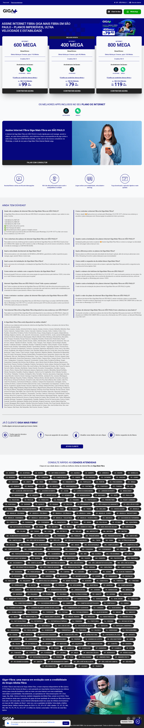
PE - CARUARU (79, 572)
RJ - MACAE (117, 612)
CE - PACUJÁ (29, 500)
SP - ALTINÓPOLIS (31, 643)
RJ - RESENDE (108, 621)
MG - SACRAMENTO (16, 563)
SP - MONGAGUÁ (109, 652)
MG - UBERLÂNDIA (106, 567)
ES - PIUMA (74, 522)
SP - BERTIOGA (62, 643)
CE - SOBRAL (9, 509)
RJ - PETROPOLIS (37, 621)
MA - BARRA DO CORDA (84, 527)
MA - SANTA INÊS (131, 536)
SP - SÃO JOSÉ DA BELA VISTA (83, 661)
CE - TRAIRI (87, 509)
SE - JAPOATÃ (130, 634)
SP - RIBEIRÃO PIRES (103, 657)
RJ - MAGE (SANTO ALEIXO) (51, 617)
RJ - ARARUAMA (126, 594)
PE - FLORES (94, 572)
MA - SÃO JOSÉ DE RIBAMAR (36, 540)
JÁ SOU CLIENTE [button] (72, 446)
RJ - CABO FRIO (133, 599)
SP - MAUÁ (74, 652)
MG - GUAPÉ (39, 554)
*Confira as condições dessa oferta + (25, 77)
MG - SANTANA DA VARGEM (56, 563)
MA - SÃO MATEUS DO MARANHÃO (76, 540)
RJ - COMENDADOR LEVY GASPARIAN (76, 608)
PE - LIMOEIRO (47, 576)
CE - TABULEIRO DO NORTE (27, 509)
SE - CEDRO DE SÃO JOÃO (70, 634)
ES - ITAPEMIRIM (43, 522)
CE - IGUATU (54, 486)
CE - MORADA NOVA (83, 495)
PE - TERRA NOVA (102, 581)
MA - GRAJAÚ (76, 531)
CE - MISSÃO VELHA (50, 495)
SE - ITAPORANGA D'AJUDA (111, 634)
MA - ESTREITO (62, 531)
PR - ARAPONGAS (92, 585)
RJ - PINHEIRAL (77, 621)
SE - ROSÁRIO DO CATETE (94, 639)
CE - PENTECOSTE (91, 500)
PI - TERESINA (60, 585)
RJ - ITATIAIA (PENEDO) (80, 612)
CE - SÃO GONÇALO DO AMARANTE (107, 504)
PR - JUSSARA (95, 590)
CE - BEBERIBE (10, 477)
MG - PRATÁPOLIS (116, 558)
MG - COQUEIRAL (87, 549)
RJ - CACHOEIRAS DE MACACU (48, 603)
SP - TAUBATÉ (97, 666)
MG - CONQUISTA (71, 549)
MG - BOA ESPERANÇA (92, 545)
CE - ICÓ (41, 486)
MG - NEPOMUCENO (52, 558)
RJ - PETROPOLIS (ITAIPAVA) (57, 621)
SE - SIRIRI (130, 639)
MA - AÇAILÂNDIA (131, 522)
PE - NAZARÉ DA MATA (80, 576)
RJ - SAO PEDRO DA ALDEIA (83, 625)
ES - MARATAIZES (60, 522)
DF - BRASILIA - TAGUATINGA (62, 518)
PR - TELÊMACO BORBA (79, 594)
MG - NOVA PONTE (70, 558)
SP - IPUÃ (129, 648)
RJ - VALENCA (96, 630)
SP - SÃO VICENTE (67, 666)
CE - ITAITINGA (87, 486)
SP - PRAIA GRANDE (85, 657)
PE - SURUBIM (86, 581)
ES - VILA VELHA (101, 522)
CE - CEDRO (134, 477)
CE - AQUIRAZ (75, 473)
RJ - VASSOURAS (111, 630)
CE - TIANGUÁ (73, 509)
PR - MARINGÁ (17, 594)
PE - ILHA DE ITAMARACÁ (124, 572)
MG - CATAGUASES (54, 549)
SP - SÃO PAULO (128, 661)
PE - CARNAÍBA (50, 572)
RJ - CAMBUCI (67, 603)
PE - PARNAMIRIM (111, 576)
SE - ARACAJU (27, 634)
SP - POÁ (70, 657)
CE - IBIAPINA (29, 486)
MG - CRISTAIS (121, 549)
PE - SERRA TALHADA (70, 581)
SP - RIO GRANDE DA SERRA (19, 661)
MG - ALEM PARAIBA (41, 545)
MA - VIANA (109, 540)
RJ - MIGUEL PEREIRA (72, 617)
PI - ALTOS (32, 585)
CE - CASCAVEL (91, 477)
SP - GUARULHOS (84, 648)
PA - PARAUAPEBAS (34, 572)
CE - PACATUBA (14, 500)
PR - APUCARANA (75, 585)
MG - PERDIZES (100, 558)
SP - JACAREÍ (61, 652)
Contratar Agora (25, 91)
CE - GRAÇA (131, 482)
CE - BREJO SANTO (27, 477)
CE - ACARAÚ (10, 473)
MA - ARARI (39, 527)
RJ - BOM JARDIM (117, 599)
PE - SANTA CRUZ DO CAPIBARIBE (47, 581)
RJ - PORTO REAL (93, 621)
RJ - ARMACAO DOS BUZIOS (40, 599)
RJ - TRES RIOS (81, 630)
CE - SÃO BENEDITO (83, 504)
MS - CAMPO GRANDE (124, 567)
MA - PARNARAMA (60, 536)
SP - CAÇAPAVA (77, 643)
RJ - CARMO (125, 603)
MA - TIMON (96, 540)
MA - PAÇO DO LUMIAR (41, 536)
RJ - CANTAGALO (109, 603)
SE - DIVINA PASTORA (90, 634)
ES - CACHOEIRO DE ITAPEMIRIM (128, 518)
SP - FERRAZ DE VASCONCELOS (22, 648)
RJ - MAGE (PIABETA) (30, 617)
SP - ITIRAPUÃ (31, 652)
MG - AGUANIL (25, 545)
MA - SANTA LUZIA (15, 540)
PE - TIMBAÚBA (118, 581)
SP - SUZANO (83, 666)
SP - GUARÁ (55, 648)
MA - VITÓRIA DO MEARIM (126, 540)
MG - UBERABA (90, 567)
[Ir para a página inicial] (10, 11)
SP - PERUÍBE (57, 657)
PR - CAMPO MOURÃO (125, 585)
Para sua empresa (16, 2)
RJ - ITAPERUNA (48, 612)
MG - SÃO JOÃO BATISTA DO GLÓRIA (100, 563)
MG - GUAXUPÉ (70, 554)
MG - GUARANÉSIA (54, 554)
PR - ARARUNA (108, 585)
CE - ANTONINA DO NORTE (56, 473)
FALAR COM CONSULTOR (37, 162)
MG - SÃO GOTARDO (76, 563)
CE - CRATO (27, 482)
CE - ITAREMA (117, 486)
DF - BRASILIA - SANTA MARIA (38, 518)
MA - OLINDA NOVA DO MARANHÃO (18, 536)
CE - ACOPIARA (25, 473)
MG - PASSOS (85, 558)
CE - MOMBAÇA (67, 495)
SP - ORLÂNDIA (20, 657)
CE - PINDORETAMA (108, 500)
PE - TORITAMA (134, 581)
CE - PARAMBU (74, 500)
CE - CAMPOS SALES (60, 477)
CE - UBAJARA (101, 509)
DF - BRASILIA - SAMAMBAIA (14, 518)
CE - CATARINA (106, 477)
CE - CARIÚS (76, 477)
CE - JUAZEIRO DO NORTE (47, 491)
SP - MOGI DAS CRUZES (91, 652)
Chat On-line (116, 12)
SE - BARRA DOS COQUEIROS (47, 634)
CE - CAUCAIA (120, 477)
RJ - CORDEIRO (98, 608)
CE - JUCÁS (64, 491)
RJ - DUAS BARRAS (115, 608)
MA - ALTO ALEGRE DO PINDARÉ (20, 527)
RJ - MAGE (14, 617)
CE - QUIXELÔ (39, 504)
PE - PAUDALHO (127, 576)
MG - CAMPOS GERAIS (12, 549)
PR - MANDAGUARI (111, 590)
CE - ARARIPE (89, 473)
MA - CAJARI (21, 531)
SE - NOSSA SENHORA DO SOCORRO (54, 639)
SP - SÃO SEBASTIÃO (49, 666)
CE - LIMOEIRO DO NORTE (106, 491)
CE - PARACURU (43, 500)
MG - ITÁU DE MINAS (112, 554)
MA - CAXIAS (35, 531)
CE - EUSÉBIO (53, 482)
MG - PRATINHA (133, 558)
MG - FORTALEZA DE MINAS (20, 554)
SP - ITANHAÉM (16, 652)
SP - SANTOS (38, 661)
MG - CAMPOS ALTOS (131, 545)
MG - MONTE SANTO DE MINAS (16, 558)
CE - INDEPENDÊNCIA (70, 486)
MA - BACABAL (53, 527)
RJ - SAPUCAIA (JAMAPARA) (122, 625)
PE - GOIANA (107, 572)
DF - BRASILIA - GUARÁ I (103, 513)
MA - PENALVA (75, 536)
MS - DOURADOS (17, 572)
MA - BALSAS (67, 527)
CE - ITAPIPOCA (102, 486)
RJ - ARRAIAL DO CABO (61, 599)
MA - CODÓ (47, 531)
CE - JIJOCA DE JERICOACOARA (23, 491)
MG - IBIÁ (83, 554)
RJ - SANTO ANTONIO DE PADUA (23, 625)
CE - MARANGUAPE (18, 495)
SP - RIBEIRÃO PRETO (122, 657)
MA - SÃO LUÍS (55, 540)
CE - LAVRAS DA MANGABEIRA (83, 491)
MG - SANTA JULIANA (35, 563)
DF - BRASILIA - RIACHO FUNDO (127, 513)
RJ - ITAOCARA (33, 612)
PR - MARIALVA (127, 590)
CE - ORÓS (114, 495)
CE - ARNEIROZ (104, 473)
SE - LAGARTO (15, 639)
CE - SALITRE (67, 504)
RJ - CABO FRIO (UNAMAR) (23, 603)
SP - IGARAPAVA (101, 648)
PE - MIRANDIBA (62, 576)
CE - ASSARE (118, 473)
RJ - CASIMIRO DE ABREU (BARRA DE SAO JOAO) (43, 608)
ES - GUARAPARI (27, 522)
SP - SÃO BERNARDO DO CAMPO (58, 661)
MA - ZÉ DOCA (10, 545)
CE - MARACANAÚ (126, 491)
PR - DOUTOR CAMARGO (35, 590)
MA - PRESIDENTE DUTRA (113, 536)
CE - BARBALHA (133, 473)
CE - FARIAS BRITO (69, 482)
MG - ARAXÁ (75, 545)
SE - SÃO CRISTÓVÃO (114, 639)
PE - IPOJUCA (16, 576)
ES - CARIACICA (12, 522)
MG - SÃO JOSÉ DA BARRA (126, 563)
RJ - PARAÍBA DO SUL (126, 617)
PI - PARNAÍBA (45, 585)
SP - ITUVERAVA (46, 652)
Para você (6, 2)
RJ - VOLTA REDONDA (129, 630)
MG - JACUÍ (128, 554)
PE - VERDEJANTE (17, 585)
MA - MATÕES (122, 531)
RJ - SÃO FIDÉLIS (44, 625)
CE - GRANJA (15, 486)
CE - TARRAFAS (46, 509)
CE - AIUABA (39, 473)
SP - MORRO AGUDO (126, 652)
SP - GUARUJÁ (69, 648)
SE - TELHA (16, 643)
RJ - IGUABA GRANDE (15, 612)
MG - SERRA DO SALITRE (72, 567)
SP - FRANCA (41, 648)
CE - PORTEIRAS (10, 504)
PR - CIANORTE (16, 590)
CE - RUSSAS (54, 504)
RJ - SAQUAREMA (13, 630)
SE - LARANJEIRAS (31, 639)
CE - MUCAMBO (100, 495)
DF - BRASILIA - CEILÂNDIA (15, 513)
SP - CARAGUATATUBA (95, 643)
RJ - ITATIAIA (63, 612)
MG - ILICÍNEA (96, 554)
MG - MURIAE (36, 558)
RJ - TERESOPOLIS (64, 630)
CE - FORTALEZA (85, 482)
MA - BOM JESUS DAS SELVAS (107, 527)
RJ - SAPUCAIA (103, 625)
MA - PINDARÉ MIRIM (92, 536)
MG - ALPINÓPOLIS (60, 545)
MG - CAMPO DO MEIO (111, 545)
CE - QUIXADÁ (25, 504)
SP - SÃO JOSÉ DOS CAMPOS (108, 661)
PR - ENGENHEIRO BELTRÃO (57, 590)
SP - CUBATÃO (112, 643)
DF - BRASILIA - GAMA (84, 513)
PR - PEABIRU (47, 594)
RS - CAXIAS (13, 634)
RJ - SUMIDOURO (47, 630)
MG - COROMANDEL (105, 549)
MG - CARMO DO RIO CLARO (33, 549)
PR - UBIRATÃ (97, 594)
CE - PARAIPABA (59, 500)
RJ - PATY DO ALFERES (18, 621)
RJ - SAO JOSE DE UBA (62, 625)
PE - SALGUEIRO (25, 581)
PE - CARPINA (65, 572)
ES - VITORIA (116, 522)
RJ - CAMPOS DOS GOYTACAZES (88, 603)
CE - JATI (130, 486)
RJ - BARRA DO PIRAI (81, 599)
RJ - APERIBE (111, 594)
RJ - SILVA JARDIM (30, 630)
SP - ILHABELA (116, 648)
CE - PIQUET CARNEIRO (127, 500)
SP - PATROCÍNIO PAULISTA (39, 657)
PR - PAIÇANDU (32, 594)
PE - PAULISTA (10, 581)
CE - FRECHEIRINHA (116, 482)
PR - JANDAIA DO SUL (78, 590)
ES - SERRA (87, 522)
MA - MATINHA (108, 531)
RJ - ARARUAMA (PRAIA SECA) (15, 599)
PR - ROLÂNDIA (62, 594)
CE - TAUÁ (60, 509)
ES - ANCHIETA (107, 518)
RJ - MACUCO (130, 612)
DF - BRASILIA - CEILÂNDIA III (62, 513)
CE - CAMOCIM (43, 477)
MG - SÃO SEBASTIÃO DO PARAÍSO (24, 567)
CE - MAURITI (33, 495)
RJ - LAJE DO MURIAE (101, 612)
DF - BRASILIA (134, 509)
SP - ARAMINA (47, 643)
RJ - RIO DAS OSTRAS (126, 621)
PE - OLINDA (96, 576)
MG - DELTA (135, 549)
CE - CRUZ (39, 482)
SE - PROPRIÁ (75, 639)
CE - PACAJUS (127, 495)
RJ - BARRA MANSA (99, 599)
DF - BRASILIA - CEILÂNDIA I (38, 513)
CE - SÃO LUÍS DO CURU (131, 504)
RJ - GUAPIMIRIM (132, 608)
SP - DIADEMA (127, 643)
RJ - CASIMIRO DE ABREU (14, 608)
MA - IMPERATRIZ (92, 531)
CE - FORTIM (100, 482)
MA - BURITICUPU (128, 527)
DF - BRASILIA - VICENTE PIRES (87, 518)
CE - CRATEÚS (13, 482)
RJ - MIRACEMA (90, 617)
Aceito (66, 723)
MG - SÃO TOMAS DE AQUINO (49, 567)
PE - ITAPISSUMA (31, 576)
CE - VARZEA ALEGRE (118, 509)
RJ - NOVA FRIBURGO (107, 617)
